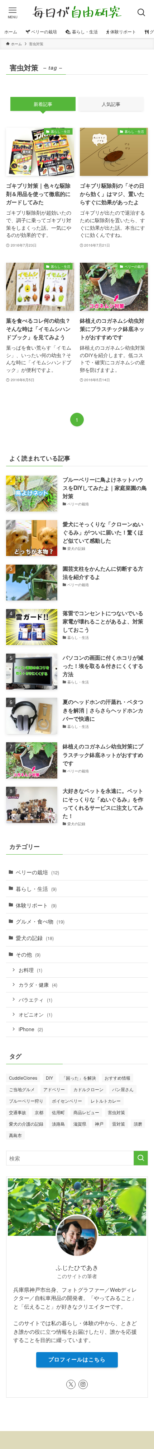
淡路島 (58, 1124)
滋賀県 (79, 1124)
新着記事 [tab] (43, 104)
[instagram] (83, 1384)
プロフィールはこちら (77, 1359)
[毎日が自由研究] (76, 12)
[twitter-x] (71, 1384)
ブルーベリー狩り (26, 1101)
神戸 (99, 1124)
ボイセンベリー (67, 1101)
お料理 (30, 969)
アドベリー (54, 1089)
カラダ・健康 (38, 984)
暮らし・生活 (36, 888)
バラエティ (35, 999)
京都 (39, 1112)
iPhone (31, 1029)
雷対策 (118, 1124)
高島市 (15, 1135)
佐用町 (58, 1112)
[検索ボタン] (141, 12)
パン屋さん (123, 1089)
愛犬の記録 (35, 937)
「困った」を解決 (79, 1078)
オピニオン (35, 1014)
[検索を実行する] (141, 1158)
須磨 (138, 1124)
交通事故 (17, 1112)
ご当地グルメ (22, 1089)
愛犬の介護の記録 (26, 1124)
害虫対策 (116, 1112)
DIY (49, 1078)
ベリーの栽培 (37, 872)
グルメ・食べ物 (40, 921)
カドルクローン (88, 1089)
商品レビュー (86, 1112)
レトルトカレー (106, 1101)
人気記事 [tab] (111, 104)
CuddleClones (23, 1078)
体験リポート (36, 905)
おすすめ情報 (117, 1078)
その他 (28, 954)
